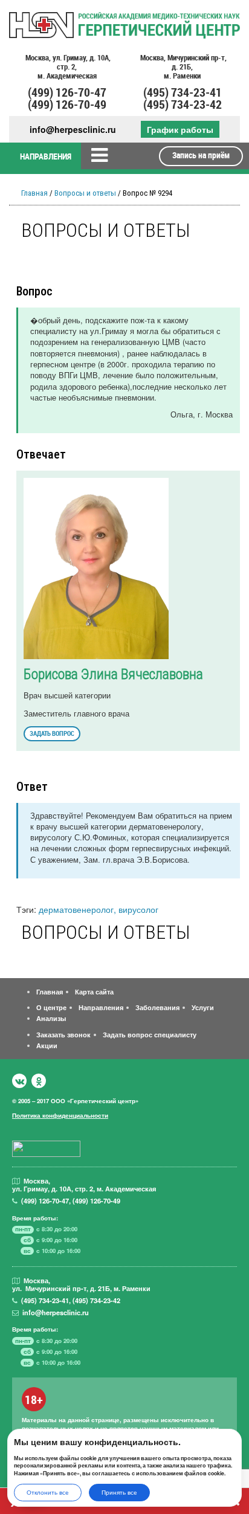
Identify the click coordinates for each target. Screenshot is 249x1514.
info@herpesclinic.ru (73, 129)
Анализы (51, 1018)
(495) (45, 1300)
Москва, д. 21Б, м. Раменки (182, 67)
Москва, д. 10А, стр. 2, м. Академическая (67, 67)
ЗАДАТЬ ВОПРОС (52, 733)
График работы (180, 129)
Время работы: (35, 1218)
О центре (51, 1007)
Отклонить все (48, 1492)
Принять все (119, 1492)
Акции (46, 1045)
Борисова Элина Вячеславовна (113, 674)
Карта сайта (94, 991)
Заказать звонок (63, 1034)
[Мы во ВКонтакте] (19, 1081)
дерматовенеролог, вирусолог (98, 909)
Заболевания (157, 1007)
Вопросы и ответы (85, 193)
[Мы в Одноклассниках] (38, 1081)
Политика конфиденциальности (60, 1115)
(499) (45, 1200)
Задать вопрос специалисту (149, 1034)
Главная (34, 193)
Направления (101, 1007)
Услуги (203, 1007)
